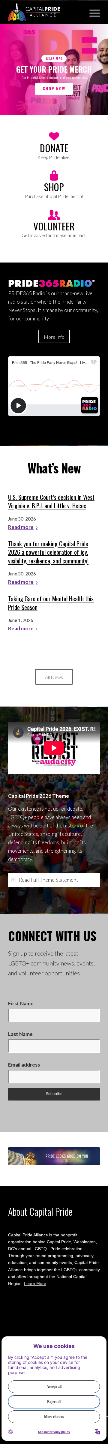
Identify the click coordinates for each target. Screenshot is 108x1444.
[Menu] (91, 12)
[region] (54, 69)
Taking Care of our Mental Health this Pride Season (51, 603)
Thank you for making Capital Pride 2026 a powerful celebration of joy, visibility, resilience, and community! (48, 552)
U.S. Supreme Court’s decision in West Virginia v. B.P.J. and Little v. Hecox (51, 501)
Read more (21, 527)
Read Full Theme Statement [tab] (48, 880)
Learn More (35, 1283)
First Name (21, 1003)
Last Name (20, 1034)
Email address (24, 1064)
